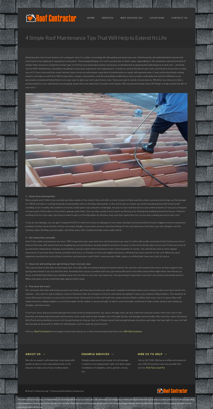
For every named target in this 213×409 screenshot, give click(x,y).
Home (91, 18)
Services (108, 18)
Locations (157, 18)
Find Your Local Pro (155, 367)
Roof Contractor (42, 331)
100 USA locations (132, 331)
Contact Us (179, 18)
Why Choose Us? (132, 18)
